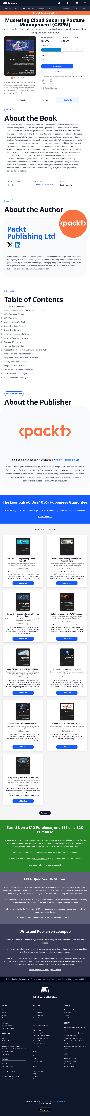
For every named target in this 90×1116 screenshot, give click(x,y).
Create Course (38, 1018)
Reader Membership (76, 76)
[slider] (62, 49)
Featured (8, 8)
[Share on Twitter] (8, 185)
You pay (44, 55)
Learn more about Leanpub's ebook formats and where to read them (45, 917)
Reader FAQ (68, 1015)
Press (35, 1079)
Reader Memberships (72, 1010)
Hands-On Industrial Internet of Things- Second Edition (23, 615)
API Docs (36, 1046)
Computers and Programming (44, 184)
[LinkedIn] (17, 245)
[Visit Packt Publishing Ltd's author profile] (73, 224)
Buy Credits (68, 1012)
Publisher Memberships (10, 1079)
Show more (45, 813)
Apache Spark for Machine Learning (67, 723)
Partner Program (39, 1056)
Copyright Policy (70, 1061)
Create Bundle (38, 1015)
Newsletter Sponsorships (11, 1046)
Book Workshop (7, 1064)
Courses (41, 8)
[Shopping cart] (76, 3)
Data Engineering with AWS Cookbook (67, 614)
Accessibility (37, 1061)
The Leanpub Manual (40, 1038)
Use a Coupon (7, 1026)
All (16, 8)
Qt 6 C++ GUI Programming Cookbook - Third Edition (23, 560)
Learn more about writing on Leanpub (45, 865)
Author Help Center (40, 1033)
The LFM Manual (38, 1041)
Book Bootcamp (7, 1066)
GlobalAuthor (6, 1041)
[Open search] (59, 3)
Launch (75, 8)
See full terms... (45, 517)
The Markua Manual (40, 1043)
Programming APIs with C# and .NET (23, 777)
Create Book (37, 1012)
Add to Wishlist (57, 71)
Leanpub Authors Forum (41, 1035)
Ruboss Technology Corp (56, 1101)
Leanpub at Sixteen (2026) (73, 1033)
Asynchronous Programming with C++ (23, 723)
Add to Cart (57, 66)
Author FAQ (37, 1030)
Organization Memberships (11, 1076)
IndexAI (4, 1043)
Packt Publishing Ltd (45, 13)
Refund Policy (69, 1066)
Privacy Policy (69, 1064)
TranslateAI (6, 1054)
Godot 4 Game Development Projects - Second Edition (67, 560)
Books (22, 8)
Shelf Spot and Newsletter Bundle (14, 1049)
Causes (35, 1058)
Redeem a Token (8, 1028)
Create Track (37, 1020)
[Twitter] (10, 245)
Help (83, 8)
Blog (34, 1073)
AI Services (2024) (70, 1035)
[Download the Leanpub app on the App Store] (45, 1109)
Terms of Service (70, 1058)
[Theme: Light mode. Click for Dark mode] (67, 3)
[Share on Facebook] (12, 185)
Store (8, 979)
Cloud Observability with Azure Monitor (23, 669)
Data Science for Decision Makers (67, 669)
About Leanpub (38, 1071)
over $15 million (40, 859)
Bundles (31, 8)
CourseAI (5, 1038)
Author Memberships (40, 1010)
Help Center (68, 1018)
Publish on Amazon (8, 1051)
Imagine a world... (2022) (73, 1038)
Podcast (66, 8)
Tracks (49, 8)
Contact (36, 1076)
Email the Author (66, 185)
